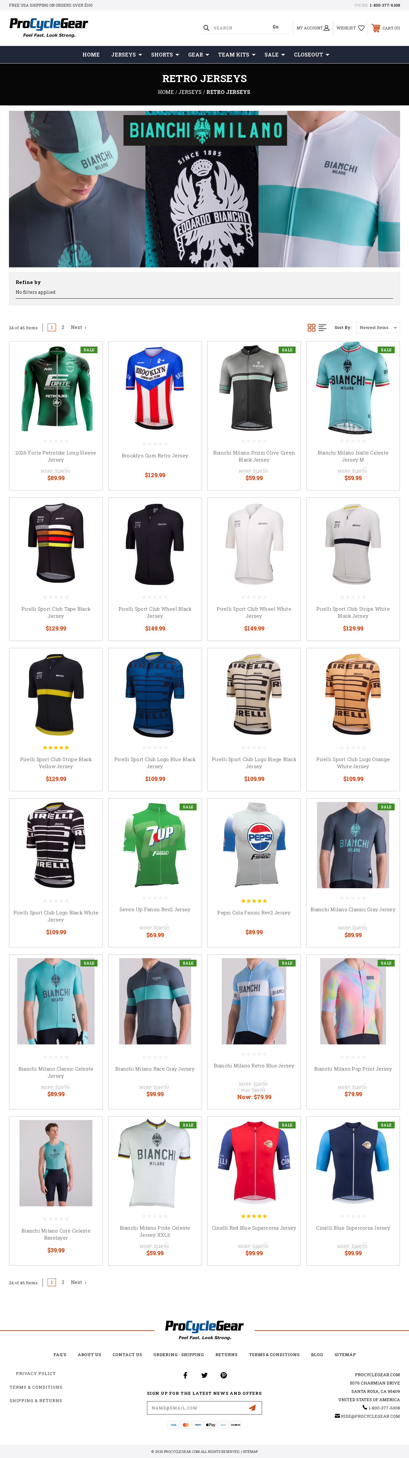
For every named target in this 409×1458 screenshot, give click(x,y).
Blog (317, 1354)
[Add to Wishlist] (89, 369)
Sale (272, 54)
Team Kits (233, 54)
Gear (195, 54)
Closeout (308, 54)
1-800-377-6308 (385, 5)
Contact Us (127, 1354)
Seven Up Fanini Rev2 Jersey (155, 909)
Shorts (162, 54)
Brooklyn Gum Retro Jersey (155, 455)
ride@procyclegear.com (370, 1416)
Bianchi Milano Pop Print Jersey (353, 1068)
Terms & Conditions (274, 1354)
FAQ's (59, 1354)
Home (91, 54)
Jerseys (123, 54)
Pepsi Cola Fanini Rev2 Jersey (253, 912)
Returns (226, 1354)
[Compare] (89, 385)
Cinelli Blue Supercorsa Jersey (353, 1228)
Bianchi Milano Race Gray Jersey (155, 1068)
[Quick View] (89, 354)
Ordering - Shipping (178, 1354)
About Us (89, 1354)
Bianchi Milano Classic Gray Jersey (353, 909)
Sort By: (343, 327)
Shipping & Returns (36, 1400)
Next (77, 327)
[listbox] (378, 327)
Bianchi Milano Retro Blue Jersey (254, 1065)
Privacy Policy (36, 1373)
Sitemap (345, 1354)
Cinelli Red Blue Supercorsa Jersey (254, 1228)
